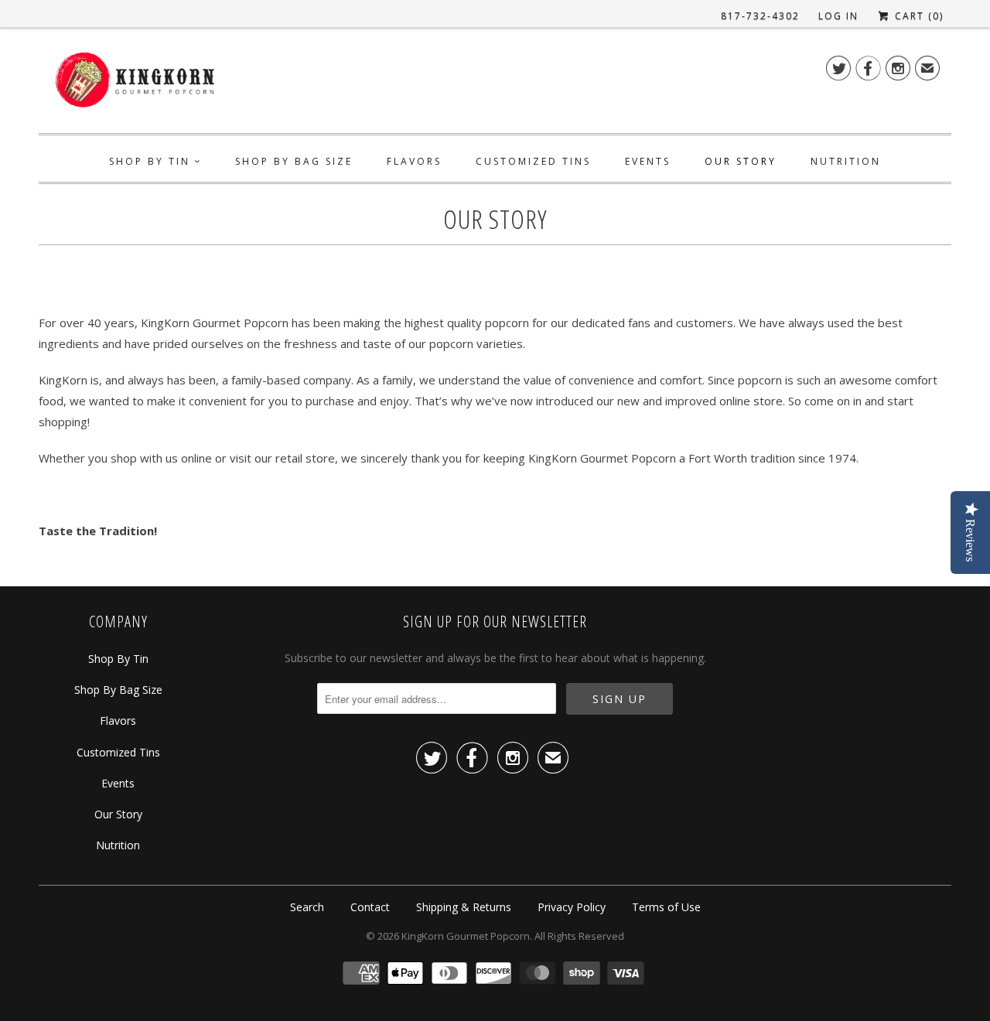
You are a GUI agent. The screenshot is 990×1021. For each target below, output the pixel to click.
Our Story (741, 161)
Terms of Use (666, 907)
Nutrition (846, 161)
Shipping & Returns (463, 907)
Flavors (414, 161)
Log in (838, 15)
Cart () (917, 15)
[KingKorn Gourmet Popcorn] (135, 84)
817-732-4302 (760, 15)
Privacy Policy (572, 907)
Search (307, 907)
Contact (370, 907)
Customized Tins (533, 161)
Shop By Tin (149, 161)
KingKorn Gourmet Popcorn (465, 936)
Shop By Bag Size (294, 161)
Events (648, 161)
